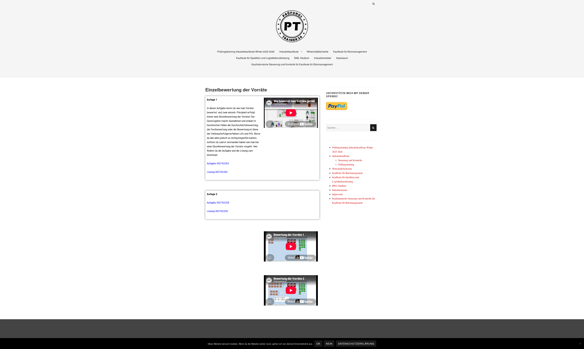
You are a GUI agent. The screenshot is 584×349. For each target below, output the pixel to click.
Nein (329, 343)
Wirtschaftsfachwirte (317, 51)
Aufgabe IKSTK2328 (218, 202)
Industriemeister (322, 58)
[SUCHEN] (373, 127)
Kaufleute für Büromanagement (350, 51)
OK (318, 343)
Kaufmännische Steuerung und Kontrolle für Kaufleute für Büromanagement (292, 64)
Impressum (342, 58)
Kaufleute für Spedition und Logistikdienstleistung (262, 58)
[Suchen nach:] (351, 127)
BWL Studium (301, 58)
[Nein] (580, 343)
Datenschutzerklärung (356, 343)
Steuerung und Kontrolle (350, 160)
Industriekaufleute (289, 51)
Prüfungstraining (346, 164)
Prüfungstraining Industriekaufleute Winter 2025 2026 (246, 51)
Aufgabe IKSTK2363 (218, 163)
